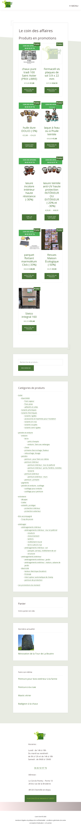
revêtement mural (35, 542)
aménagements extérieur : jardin (37, 559)
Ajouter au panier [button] (29, 90)
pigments (25, 482)
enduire (24, 435)
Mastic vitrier (24, 695)
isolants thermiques (29, 413)
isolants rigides (30, 416)
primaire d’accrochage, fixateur (36, 450)
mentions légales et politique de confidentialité (30, 820)
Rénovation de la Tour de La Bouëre (36, 653)
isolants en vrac (30, 422)
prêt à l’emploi (33, 441)
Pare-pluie (28, 404)
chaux (26, 447)
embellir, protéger (28, 505)
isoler (20, 395)
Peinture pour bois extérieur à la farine (37, 678)
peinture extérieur (31, 474)
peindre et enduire (25, 432)
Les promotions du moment (29, 585)
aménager (22, 524)
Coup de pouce (27, 519)
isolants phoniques (28, 410)
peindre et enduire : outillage (32, 485)
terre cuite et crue (35, 545)
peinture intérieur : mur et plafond (41, 465)
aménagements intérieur (31, 527)
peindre (24, 456)
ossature (31, 533)
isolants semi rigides (32, 427)
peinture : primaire (31, 480)
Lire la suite (29, 217)
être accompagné (25, 516)
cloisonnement (33, 536)
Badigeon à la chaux (28, 703)
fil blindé (27, 574)
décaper (24, 499)
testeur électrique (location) (35, 571)
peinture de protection (33, 580)
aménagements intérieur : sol (36, 548)
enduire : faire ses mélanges (39, 444)
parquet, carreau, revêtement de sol (42, 551)
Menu (74, 6)
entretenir (22, 496)
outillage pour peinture (33, 491)
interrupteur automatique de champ (38, 577)
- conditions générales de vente (56, 820)
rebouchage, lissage (32, 453)
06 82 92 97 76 (40, 768)
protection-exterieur (32, 511)
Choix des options (29, 145)
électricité (25, 568)
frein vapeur (29, 401)
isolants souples (30, 425)
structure (31, 553)
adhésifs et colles (31, 407)
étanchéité (25, 398)
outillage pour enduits (33, 488)
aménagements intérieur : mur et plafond (40, 530)
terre (26, 438)
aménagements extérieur (31, 556)
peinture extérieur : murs (37, 477)
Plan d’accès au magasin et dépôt (40, 798)
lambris (31, 539)
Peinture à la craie (27, 687)
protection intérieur (32, 508)
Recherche (26, 368)
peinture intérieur (31, 462)
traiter (23, 502)
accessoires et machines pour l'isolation (40, 419)
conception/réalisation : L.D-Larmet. (40, 823)
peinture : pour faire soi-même (36, 459)
